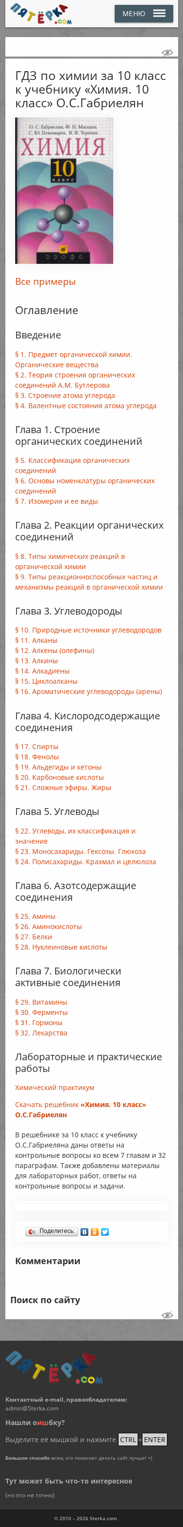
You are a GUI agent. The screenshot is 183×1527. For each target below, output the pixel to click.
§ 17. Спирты (37, 746)
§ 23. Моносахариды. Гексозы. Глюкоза (80, 851)
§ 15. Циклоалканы (46, 681)
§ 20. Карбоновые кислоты (59, 777)
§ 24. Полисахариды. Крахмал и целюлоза (85, 861)
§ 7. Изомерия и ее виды (56, 501)
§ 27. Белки (33, 936)
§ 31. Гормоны (38, 1022)
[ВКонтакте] (85, 1229)
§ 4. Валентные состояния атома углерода (86, 405)
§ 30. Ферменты (41, 1012)
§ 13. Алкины (36, 660)
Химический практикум (54, 1087)
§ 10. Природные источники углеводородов (88, 630)
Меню (134, 13)
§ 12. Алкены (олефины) (54, 650)
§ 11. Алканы (36, 640)
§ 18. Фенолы (37, 756)
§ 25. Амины (35, 916)
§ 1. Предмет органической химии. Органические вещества (73, 359)
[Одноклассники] (95, 1229)
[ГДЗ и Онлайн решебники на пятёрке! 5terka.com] (41, 13)
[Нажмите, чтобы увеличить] (64, 261)
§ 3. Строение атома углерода (65, 395)
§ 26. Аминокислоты (48, 926)
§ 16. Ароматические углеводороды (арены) (88, 691)
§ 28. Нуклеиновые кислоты (61, 947)
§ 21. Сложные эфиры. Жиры (63, 787)
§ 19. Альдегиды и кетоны (58, 767)
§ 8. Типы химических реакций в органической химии (70, 561)
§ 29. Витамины (41, 1002)
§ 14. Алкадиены (42, 670)
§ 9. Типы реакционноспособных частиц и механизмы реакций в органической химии (89, 582)
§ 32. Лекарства (41, 1032)
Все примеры (45, 281)
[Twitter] (105, 1229)
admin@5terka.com (32, 1408)
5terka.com (103, 1518)
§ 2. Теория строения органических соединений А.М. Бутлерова (75, 380)
